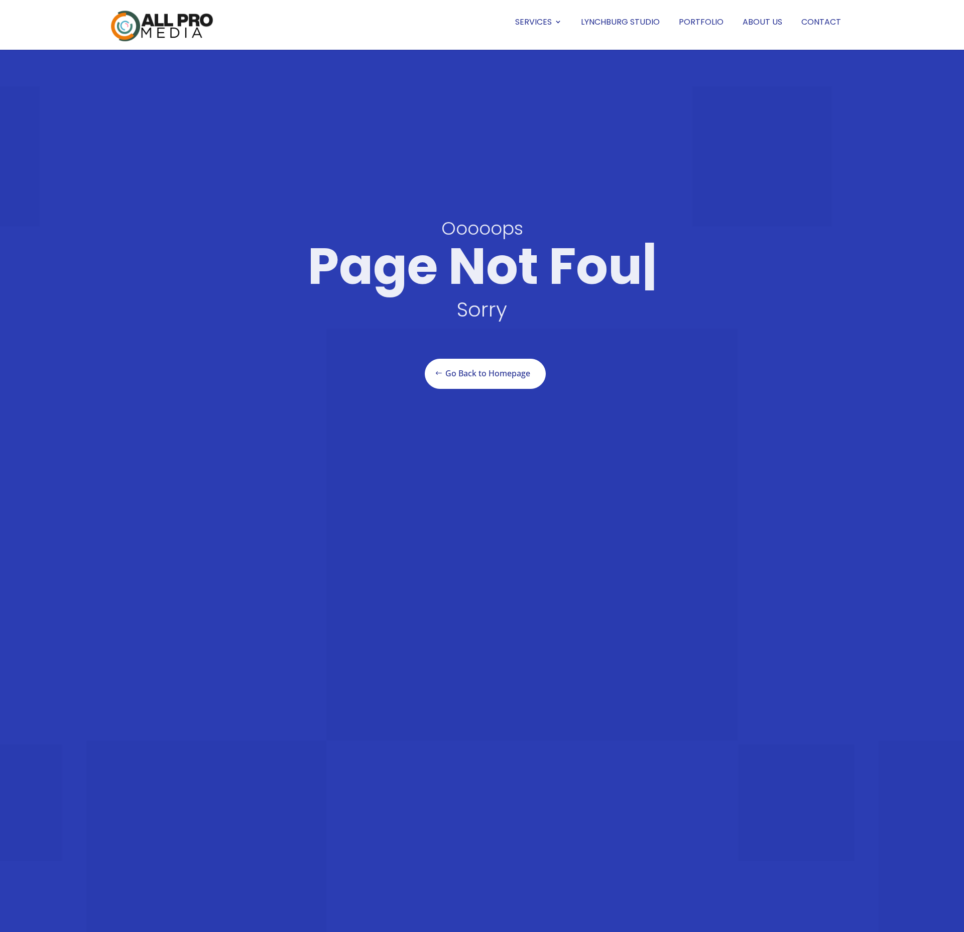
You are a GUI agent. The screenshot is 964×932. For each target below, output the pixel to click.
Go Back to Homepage (487, 373)
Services (533, 22)
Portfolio (701, 22)
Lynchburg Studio (620, 22)
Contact (821, 22)
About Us (762, 22)
